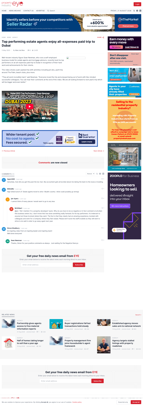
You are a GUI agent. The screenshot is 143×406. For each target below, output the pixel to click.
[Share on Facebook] (100, 174)
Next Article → (99, 151)
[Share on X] (97, 174)
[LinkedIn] (140, 11)
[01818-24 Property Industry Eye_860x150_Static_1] (53, 138)
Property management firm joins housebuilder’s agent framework (78, 343)
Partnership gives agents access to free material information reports (29, 326)
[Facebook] (137, 11)
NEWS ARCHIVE (15, 11)
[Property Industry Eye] (12, 4)
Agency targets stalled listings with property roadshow (123, 343)
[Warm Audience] (124, 59)
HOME (4, 11)
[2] (124, 91)
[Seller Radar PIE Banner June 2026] (71, 23)
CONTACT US (28, 11)
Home (4, 37)
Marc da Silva (19, 50)
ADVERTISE (40, 11)
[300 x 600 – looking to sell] (124, 206)
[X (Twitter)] (134, 11)
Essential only (123, 402)
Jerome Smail (30, 332)
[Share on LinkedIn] (103, 174)
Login (137, 4)
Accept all (135, 402)
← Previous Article (8, 151)
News (9, 37)
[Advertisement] (124, 272)
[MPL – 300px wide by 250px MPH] (124, 157)
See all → (138, 315)
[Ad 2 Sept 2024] (124, 120)
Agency (15, 37)
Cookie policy (77, 402)
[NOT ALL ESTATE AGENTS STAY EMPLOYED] (124, 75)
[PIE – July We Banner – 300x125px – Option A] (124, 43)
